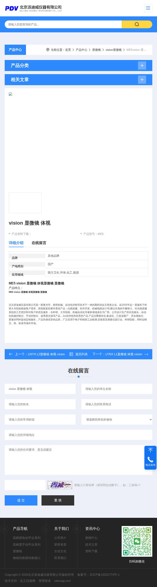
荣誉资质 (60, 544)
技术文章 (91, 544)
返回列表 (81, 354)
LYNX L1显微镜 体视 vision (123, 354)
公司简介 (60, 537)
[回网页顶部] (150, 450)
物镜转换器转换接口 (26, 558)
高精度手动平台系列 (26, 544)
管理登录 (45, 580)
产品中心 (15, 49)
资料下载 (91, 551)
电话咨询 (150, 465)
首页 (68, 49)
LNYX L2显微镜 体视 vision (46, 354)
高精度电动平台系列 (26, 537)
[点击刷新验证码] (60, 485)
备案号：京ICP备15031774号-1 (98, 574)
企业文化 (60, 551)
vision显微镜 (114, 49)
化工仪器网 (27, 580)
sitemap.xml (62, 580)
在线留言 (39, 243)
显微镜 (96, 49)
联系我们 (60, 558)
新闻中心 (91, 537)
